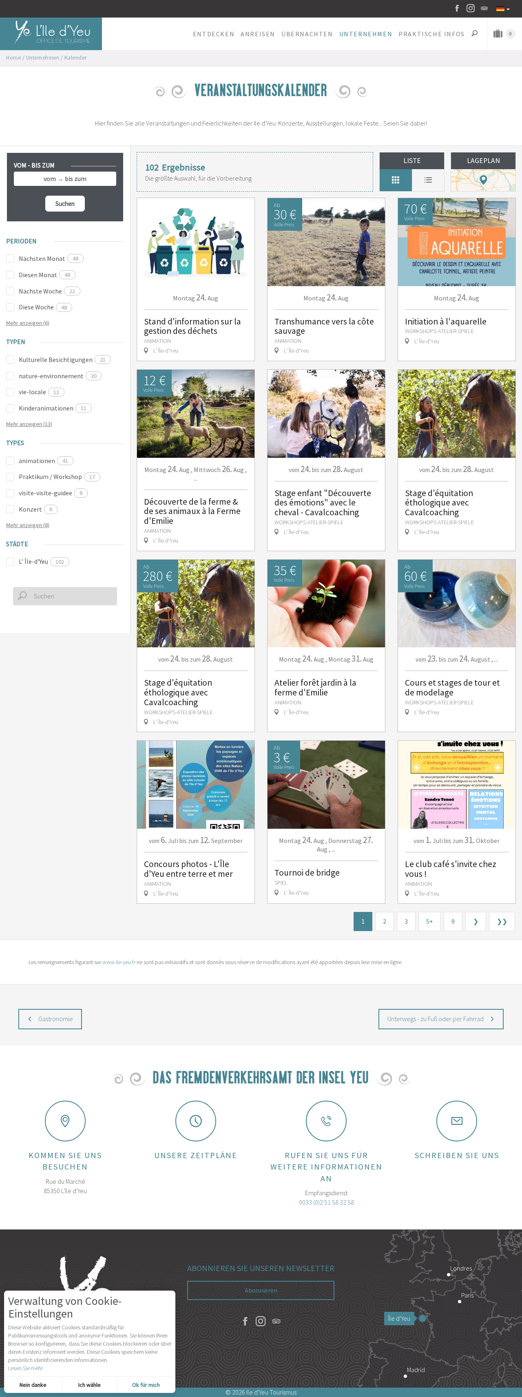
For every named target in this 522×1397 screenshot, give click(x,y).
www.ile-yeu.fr (118, 962)
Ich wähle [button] (89, 1384)
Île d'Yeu (399, 1318)
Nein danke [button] (33, 1384)
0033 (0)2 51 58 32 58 (326, 1202)
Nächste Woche (47, 291)
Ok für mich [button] (146, 1384)
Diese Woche (43, 307)
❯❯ (502, 921)
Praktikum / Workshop (57, 476)
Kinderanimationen (52, 408)
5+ (429, 921)
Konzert (35, 509)
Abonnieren (261, 1290)
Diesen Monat (44, 275)
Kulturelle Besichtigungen (62, 359)
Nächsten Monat (48, 258)
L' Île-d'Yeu (41, 561)
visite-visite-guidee (50, 493)
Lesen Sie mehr (25, 1368)
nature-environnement (58, 376)
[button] (213, 34)
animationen (43, 461)
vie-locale (39, 392)
